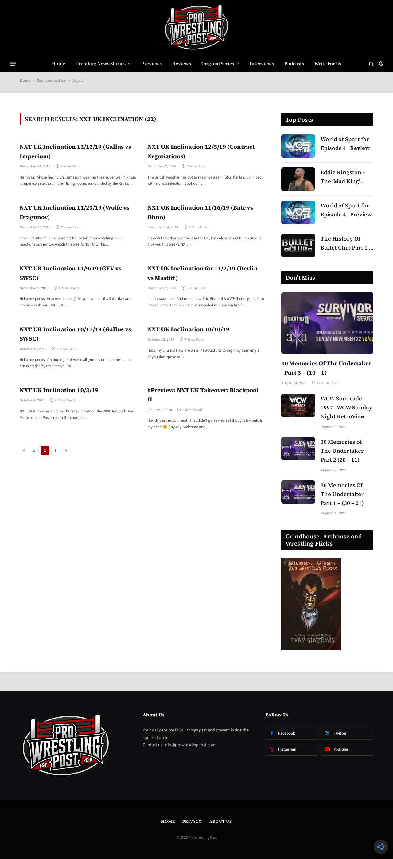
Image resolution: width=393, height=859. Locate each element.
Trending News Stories (101, 63)
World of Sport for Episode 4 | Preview (346, 210)
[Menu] (13, 63)
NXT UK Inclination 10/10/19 (188, 329)
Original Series (217, 63)
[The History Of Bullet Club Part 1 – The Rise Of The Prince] (298, 245)
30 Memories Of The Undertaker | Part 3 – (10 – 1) (326, 367)
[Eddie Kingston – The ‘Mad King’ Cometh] (298, 179)
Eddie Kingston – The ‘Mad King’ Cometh (343, 177)
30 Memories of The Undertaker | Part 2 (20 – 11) (344, 450)
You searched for (51, 80)
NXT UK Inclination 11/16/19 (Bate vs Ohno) (200, 212)
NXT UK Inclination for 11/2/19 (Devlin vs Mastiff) (202, 273)
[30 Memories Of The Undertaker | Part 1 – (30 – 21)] (298, 492)
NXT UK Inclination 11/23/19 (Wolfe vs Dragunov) (74, 212)
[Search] (371, 64)
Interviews (262, 63)
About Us (220, 821)
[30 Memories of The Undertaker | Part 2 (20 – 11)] (298, 448)
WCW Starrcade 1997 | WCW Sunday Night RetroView (346, 407)
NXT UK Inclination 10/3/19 (59, 390)
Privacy (191, 821)
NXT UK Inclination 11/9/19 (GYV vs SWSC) (70, 273)
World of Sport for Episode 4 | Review (345, 143)
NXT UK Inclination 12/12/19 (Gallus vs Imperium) (75, 151)
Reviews (181, 63)
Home (58, 63)
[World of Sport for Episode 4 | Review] (298, 146)
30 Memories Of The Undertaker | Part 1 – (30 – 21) (344, 494)
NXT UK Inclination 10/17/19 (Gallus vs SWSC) (75, 333)
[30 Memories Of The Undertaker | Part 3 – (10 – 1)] (327, 323)
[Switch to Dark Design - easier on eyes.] (381, 63)
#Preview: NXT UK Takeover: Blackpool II (203, 394)
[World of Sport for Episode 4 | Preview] (298, 212)
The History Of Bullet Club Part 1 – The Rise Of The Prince (346, 243)
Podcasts (294, 63)
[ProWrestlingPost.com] (196, 27)
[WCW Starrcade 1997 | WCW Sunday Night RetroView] (298, 405)
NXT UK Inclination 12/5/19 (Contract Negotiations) (201, 151)
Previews (151, 63)
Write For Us (327, 63)
